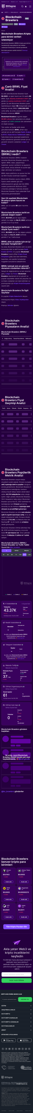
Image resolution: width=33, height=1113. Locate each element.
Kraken (28, 132)
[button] (25, 6)
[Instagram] (22, 1049)
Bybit (23, 132)
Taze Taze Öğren (16, 980)
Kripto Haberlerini (15, 296)
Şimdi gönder (20, 638)
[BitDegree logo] (6, 1077)
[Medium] (19, 1049)
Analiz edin (9, 882)
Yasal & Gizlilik (11, 1110)
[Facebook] (12, 1049)
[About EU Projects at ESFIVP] (8, 1067)
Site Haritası (3, 1110)
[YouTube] (9, 1049)
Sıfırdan (10, 305)
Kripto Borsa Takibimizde (17, 134)
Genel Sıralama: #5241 (7, 24)
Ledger (24, 142)
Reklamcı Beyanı (28, 1110)
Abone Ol (25, 999)
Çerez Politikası (20, 1110)
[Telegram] (6, 1049)
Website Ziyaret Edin (12, 668)
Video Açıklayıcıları (22, 299)
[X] (2, 1049)
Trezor (3, 144)
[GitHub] (29, 1049)
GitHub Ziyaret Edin (11, 689)
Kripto (6, 12)
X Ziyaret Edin (26, 603)
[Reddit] (26, 1049)
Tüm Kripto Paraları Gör (16, 927)
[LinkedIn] (16, 1049)
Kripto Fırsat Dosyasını (22, 283)
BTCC (5, 134)
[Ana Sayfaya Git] (2, 12)
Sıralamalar (14, 12)
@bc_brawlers (15, 547)
